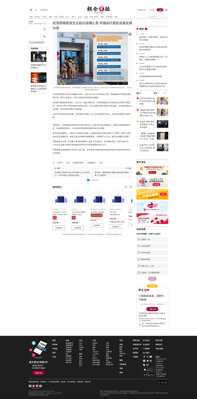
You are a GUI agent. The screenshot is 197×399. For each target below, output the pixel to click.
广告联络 (146, 348)
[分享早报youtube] (150, 356)
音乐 (80, 361)
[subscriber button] (166, 9)
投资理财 (69, 352)
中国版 (135, 356)
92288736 (161, 376)
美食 (94, 347)
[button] (166, 10)
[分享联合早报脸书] (144, 356)
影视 (80, 359)
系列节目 (122, 354)
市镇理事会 (91, 163)
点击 (162, 313)
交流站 (81, 347)
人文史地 (95, 354)
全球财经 (69, 347)
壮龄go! (95, 343)
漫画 (80, 349)
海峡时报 (80, 382)
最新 (31, 16)
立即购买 (58, 228)
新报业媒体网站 (34, 382)
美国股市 (69, 356)
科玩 (107, 345)
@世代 (95, 358)
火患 (67, 163)
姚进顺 (31, 21)
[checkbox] (140, 324)
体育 (91, 16)
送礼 (80, 365)
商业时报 (87, 382)
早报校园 (109, 358)
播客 (102, 16)
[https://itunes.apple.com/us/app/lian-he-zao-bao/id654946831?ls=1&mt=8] (148, 369)
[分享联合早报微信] (144, 365)
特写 (94, 345)
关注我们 (146, 344)
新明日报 (44, 10)
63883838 (159, 365)
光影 (107, 343)
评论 (80, 345)
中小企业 (69, 358)
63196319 (159, 361)
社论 (80, 343)
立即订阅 (38, 373)
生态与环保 (96, 360)
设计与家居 (96, 364)
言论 (67, 16)
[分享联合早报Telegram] (147, 361)
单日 (155, 93)
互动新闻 (109, 16)
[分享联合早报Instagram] (144, 361)
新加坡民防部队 (78, 163)
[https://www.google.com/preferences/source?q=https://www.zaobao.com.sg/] (163, 382)
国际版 (135, 352)
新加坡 (37, 16)
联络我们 (159, 344)
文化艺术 (95, 352)
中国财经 (69, 349)
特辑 (107, 356)
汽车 (107, 349)
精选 (107, 354)
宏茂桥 (60, 163)
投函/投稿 (159, 348)
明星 (80, 356)
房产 (67, 354)
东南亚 (61, 16)
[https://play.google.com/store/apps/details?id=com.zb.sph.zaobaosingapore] (148, 374)
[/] (98, 9)
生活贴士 (109, 362)
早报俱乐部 (141, 10)
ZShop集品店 (71, 382)
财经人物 (69, 362)
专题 (115, 16)
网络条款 (43, 382)
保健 (86, 16)
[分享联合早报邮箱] (147, 365)
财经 (44, 16)
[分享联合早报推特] (147, 356)
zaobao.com (44, 395)
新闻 (120, 347)
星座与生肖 (109, 364)
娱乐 (73, 16)
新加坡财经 (69, 345)
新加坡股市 (69, 343)
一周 (164, 93)
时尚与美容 (96, 362)
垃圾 (100, 163)
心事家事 (109, 352)
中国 (55, 16)
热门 (107, 360)
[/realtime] (146, 29)
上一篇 (56, 168)
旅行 (94, 349)
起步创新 (69, 360)
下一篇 (128, 168)
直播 (120, 356)
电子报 (152, 10)
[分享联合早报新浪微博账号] (150, 361)
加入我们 (146, 352)
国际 (50, 16)
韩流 (80, 363)
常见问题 (159, 340)
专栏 (94, 356)
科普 (107, 347)
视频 (96, 16)
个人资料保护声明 (145, 320)
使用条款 (163, 318)
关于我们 (146, 340)
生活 (79, 16)
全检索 (63, 382)
